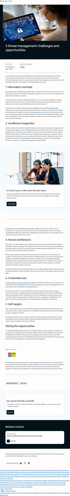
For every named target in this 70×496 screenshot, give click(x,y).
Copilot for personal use (62, 470)
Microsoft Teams (52, 480)
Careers (34, 485)
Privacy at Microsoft (59, 485)
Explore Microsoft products (7, 472)
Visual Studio (27, 485)
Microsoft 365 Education (14, 476)
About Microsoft (40, 485)
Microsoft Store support (50, 472)
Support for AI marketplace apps (41, 483)
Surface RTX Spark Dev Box (34, 470)
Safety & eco (60, 493)
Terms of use (46, 493)
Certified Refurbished (6, 474)
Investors (2, 487)
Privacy (31, 493)
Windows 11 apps (20, 472)
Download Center (38, 472)
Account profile (29, 472)
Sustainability (28, 487)
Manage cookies (38, 493)
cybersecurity (47, 80)
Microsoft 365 (29, 480)
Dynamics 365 (21, 480)
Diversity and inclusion (11, 487)
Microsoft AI (3, 480)
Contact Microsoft (24, 493)
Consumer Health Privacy (7, 493)
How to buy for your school (29, 476)
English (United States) (6, 489)
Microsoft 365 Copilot (63, 480)
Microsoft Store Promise (18, 474)
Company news (50, 485)
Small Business (4, 483)
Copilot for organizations (49, 470)
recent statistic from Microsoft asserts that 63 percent (21, 283)
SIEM (26, 230)
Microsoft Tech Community (58, 483)
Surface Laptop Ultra (21, 470)
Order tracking (66, 472)
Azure (10, 483)
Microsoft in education (42, 474)
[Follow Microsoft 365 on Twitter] (25, 463)
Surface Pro (3, 470)
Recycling (66, 493)
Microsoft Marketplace (6, 485)
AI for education (8, 478)
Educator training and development (46, 476)
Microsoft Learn (28, 483)
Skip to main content (6, 1)
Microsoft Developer (17, 483)
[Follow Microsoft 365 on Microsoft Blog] (29, 463)
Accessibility (21, 487)
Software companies (18, 485)
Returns (59, 472)
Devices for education (54, 474)
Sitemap (16, 493)
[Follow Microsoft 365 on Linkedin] (21, 463)
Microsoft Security (12, 480)
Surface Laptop (11, 470)
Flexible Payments (30, 474)
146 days (29, 140)
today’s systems (38, 112)
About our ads (4, 495)
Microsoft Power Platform (41, 480)
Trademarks (53, 493)
